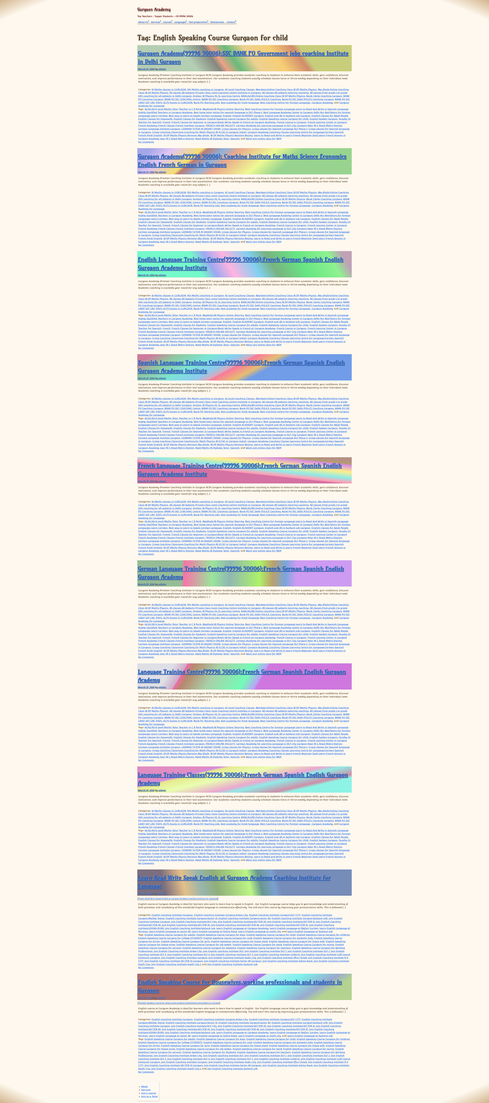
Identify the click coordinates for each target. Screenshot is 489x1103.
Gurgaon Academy (154, 9)
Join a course (148, 1093)
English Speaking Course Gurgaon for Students (209, 948)
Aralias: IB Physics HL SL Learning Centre (216, 96)
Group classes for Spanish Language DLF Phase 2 (279, 129)
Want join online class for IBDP (263, 138)
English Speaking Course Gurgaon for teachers (264, 948)
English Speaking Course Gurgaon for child (283, 119)
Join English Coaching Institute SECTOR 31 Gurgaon (174, 961)
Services (155, 22)
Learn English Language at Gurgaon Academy (242, 928)
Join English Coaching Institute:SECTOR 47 (284, 925)
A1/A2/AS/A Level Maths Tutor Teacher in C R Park (173, 109)
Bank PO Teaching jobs (207, 102)
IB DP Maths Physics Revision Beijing (231, 135)
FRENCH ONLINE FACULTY (220, 125)
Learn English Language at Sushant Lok (310, 931)
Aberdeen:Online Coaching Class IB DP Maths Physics (286, 89)
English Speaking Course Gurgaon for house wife (297, 941)
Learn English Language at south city (259, 931)
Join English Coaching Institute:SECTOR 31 (291, 921)
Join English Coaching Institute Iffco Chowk (282, 957)
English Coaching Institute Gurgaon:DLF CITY (275, 915)
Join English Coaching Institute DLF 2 (309, 951)
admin (162, 69)
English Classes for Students (190, 119)
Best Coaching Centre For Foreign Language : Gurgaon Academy (296, 102)
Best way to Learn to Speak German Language (195, 115)
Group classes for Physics (236, 129)
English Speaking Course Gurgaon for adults (232, 119)
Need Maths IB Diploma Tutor (212, 138)
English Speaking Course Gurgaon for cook (227, 938)
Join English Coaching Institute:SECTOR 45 (186, 925)
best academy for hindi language (240, 102)
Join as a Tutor (149, 1096)
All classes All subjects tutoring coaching (285, 92)
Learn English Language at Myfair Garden (294, 928)
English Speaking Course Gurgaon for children (323, 934)
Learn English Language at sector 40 (170, 931)
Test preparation (198, 22)
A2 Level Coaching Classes (239, 89)
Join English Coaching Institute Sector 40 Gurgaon (232, 961)
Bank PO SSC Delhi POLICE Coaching (260, 99)
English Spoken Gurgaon (324, 119)
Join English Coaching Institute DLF (223, 951)
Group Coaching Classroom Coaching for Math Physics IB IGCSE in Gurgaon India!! (199, 132)
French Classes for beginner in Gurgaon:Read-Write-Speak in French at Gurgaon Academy (223, 122)
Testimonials (217, 22)
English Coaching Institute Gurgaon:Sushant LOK (300, 918)
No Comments (146, 142)
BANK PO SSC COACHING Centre (182, 99)
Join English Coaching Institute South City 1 (176, 964)
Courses (167, 22)
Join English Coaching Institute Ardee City (178, 951)
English (227, 115)
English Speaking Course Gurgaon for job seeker (204, 944)
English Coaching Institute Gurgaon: (172, 915)
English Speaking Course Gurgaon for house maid (239, 941)
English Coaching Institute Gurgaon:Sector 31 (191, 918)
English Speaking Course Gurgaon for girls (185, 941)
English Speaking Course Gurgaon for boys (220, 934)
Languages (180, 22)
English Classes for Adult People (329, 115)
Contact (231, 22)
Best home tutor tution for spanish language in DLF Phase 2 (228, 112)
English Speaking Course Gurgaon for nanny (308, 944)
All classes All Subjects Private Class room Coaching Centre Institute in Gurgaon (215, 92)
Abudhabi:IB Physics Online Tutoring (223, 109)
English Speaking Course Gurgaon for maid (257, 944)
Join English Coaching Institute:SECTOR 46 (235, 925)
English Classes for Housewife (155, 119)
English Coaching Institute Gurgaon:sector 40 (244, 918)
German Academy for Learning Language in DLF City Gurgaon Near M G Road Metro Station (289, 125)
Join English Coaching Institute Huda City (232, 957)
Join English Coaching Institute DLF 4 (188, 954)
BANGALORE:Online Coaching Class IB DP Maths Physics (273, 96)
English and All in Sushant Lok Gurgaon (287, 115)
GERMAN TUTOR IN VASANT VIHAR (201, 129)
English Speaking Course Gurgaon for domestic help (283, 938)
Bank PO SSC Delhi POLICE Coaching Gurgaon (308, 99)
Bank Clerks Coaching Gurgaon (324, 96)
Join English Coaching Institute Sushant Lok (232, 964)
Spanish (235, 138)
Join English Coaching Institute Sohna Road (287, 961)
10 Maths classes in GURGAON (169, 89)
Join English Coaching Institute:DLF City (194, 921)
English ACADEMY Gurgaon (248, 115)
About (144, 1086)
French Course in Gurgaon (291, 122)
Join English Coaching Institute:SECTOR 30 (242, 921)
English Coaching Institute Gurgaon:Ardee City (221, 915)
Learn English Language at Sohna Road (214, 931)
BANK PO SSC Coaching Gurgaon (220, 99)
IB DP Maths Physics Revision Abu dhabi (186, 135)
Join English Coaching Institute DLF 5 (232, 954)
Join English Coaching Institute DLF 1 (265, 951)
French (166, 122)
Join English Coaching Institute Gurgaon (184, 957)
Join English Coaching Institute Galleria (277, 954)
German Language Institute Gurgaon (159, 129)
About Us (143, 22)
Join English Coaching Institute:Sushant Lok (190, 928)
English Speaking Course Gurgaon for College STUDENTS (170, 938)
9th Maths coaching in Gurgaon (205, 89)
